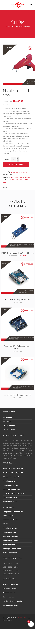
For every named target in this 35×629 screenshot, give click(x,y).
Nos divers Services (10, 589)
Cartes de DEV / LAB (10, 497)
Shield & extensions (10, 553)
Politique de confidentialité (13, 601)
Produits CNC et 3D (10, 502)
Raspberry (26, 180)
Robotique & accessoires (12, 549)
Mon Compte (7, 417)
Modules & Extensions (10, 536)
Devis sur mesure (9, 593)
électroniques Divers (10, 520)
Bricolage (27, 177)
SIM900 (5, 182)
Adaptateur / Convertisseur (13, 469)
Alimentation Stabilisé (11, 477)
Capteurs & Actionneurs (11, 489)
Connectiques (8, 516)
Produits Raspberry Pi (10, 540)
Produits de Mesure (10, 528)
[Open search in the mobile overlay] (31, 5)
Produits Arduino (9, 481)
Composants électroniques (13, 512)
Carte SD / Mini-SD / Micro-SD (13, 493)
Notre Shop (7, 421)
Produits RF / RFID (9, 544)
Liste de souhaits (9, 430)
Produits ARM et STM (10, 485)
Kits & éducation (9, 524)
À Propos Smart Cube (10, 585)
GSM (20, 180)
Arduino (12, 180)
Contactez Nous (9, 597)
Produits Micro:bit (9, 532)
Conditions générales (10, 605)
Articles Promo (17, 177)
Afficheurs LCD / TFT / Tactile (13, 473)
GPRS (17, 180)
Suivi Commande (9, 426)
